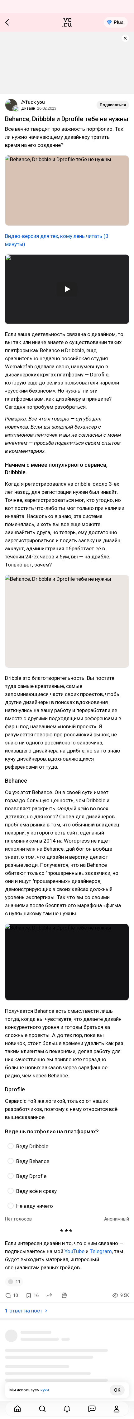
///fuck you (33, 102)
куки (45, 1390)
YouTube (74, 1251)
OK (117, 1390)
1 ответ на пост (23, 1311)
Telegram (101, 1251)
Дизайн (28, 108)
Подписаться (113, 104)
